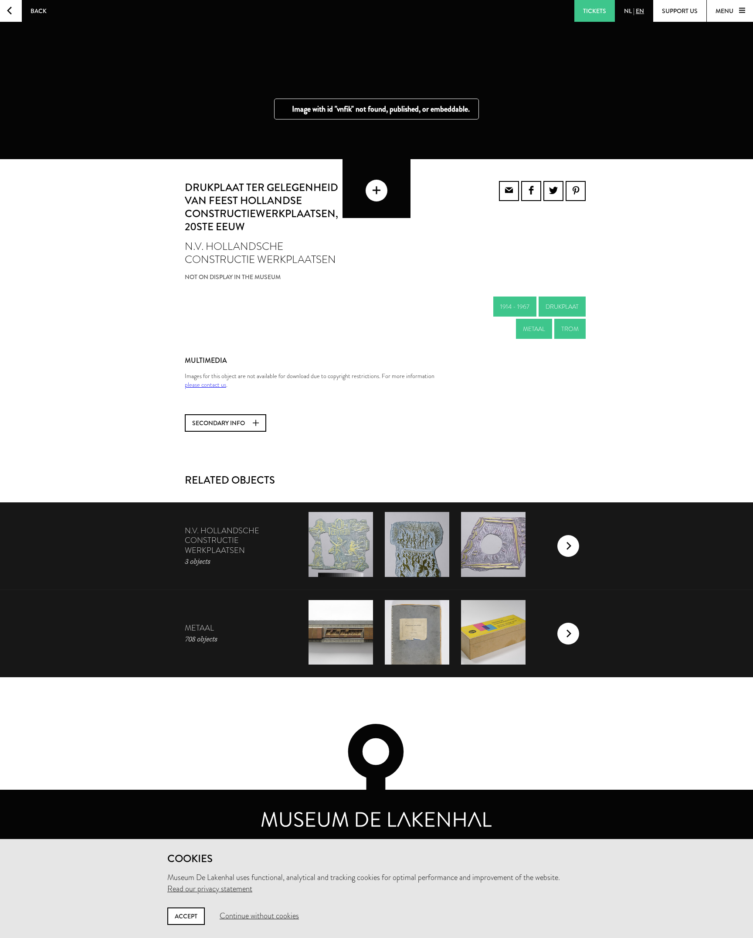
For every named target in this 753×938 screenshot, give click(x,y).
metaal (534, 328)
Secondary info (219, 423)
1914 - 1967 (514, 306)
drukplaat (562, 306)
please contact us (205, 384)
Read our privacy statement (209, 888)
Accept (186, 916)
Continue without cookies (259, 915)
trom (570, 328)
